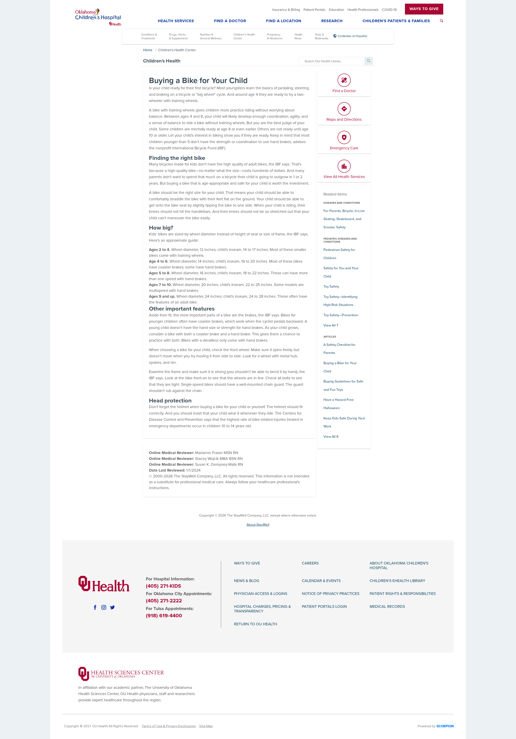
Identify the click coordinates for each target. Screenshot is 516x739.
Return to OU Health (255, 624)
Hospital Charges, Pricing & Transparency (262, 609)
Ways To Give (424, 8)
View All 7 (331, 325)
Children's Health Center (244, 36)
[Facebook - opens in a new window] (95, 607)
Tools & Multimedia (321, 36)
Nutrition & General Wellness (211, 36)
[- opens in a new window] (121, 673)
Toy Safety (331, 286)
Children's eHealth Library (397, 581)
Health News (298, 36)
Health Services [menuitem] (176, 21)
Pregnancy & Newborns (275, 36)
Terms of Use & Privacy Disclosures (168, 726)
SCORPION (445, 726)
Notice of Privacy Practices (330, 593)
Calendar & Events (321, 581)
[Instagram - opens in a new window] (104, 607)
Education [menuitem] (336, 10)
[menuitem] (441, 20)
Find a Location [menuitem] (284, 21)
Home (147, 50)
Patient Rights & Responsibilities (403, 593)
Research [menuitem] (332, 21)
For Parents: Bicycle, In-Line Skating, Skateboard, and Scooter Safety (344, 219)
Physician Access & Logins (260, 593)
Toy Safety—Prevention (341, 315)
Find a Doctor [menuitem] (230, 21)
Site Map (206, 726)
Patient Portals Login (324, 606)
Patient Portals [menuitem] (314, 10)
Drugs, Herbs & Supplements (178, 36)
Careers (310, 563)
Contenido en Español (352, 36)
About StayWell (258, 525)
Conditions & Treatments (149, 36)
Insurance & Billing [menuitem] (286, 10)
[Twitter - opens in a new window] (112, 607)
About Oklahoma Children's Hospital (399, 565)
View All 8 (331, 436)
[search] (332, 61)
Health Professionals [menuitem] (363, 10)
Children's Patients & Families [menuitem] (396, 21)
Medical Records (387, 606)
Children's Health (161, 61)
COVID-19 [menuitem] (389, 10)
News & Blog (246, 581)
